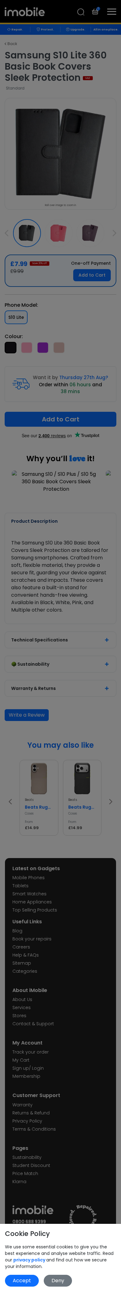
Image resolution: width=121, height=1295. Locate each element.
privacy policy (29, 1260)
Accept (22, 1280)
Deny (58, 1280)
